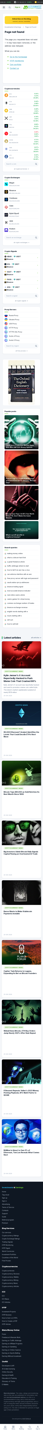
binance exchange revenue (17, 607)
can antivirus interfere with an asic (19, 574)
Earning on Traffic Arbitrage (11, 1340)
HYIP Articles (6, 1324)
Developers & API (8, 1366)
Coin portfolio (15, 64)
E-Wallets (5, 1384)
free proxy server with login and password (22, 578)
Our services (6, 1232)
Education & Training (9, 1378)
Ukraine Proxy (14, 319)
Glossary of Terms (8, 1381)
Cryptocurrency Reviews (11, 1274)
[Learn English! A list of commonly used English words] (21, 382)
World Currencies (8, 1251)
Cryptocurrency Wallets (10, 1277)
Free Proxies (6, 1261)
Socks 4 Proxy (14, 336)
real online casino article (16, 595)
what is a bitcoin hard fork (16, 557)
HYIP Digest (6, 1248)
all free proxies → (22, 351)
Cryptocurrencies (8, 1271)
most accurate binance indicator (18, 591)
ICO (3, 1296)
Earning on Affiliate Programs (12, 1344)
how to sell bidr (12, 624)
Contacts (5, 1210)
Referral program (8, 1220)
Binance (12, 190)
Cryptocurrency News (10, 1283)
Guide (4, 1217)
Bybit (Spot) (14, 213)
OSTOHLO (26, 1419)
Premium (5, 1223)
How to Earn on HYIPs (9, 1318)
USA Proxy (13, 324)
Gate (11, 206)
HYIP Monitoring (7, 1245)
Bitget (11, 183)
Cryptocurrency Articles (10, 1286)
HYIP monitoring (17, 61)
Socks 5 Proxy (14, 340)
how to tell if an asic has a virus (18, 570)
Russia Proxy (13, 315)
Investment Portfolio (9, 1254)
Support (5, 1213)
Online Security (7, 1372)
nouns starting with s (14, 616)
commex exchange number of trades (20, 603)
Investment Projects (9, 1312)
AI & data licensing (8, 1369)
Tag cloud (5, 1195)
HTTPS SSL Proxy (15, 332)
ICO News (5, 1299)
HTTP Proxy (13, 328)
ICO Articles (6, 1302)
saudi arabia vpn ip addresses (18, 582)
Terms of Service (8, 1207)
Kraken (12, 229)
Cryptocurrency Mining (10, 1280)
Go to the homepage (18, 57)
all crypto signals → (21, 301)
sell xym (10, 620)
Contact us (14, 68)
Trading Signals (7, 1242)
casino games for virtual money (18, 599)
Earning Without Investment (11, 1356)
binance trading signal (15, 587)
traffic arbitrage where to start (18, 566)
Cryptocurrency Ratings (10, 1236)
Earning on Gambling (9, 1347)
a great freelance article (16, 562)
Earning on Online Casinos (11, 1350)
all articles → (36, 638)
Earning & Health (8, 1375)
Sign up (4, 1198)
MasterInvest (32, 7)
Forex (4, 1334)
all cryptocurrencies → (21, 169)
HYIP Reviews (6, 1315)
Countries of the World (10, 1257)
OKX (11, 221)
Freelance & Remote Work (11, 1337)
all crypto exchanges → (21, 242)
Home (4, 1192)
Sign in (4, 1201)
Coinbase (13, 198)
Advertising (6, 1204)
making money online (15, 553)
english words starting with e (17, 611)
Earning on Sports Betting (11, 1353)
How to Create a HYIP (9, 1321)
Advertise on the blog (21, 20)
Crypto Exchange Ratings (11, 1239)
